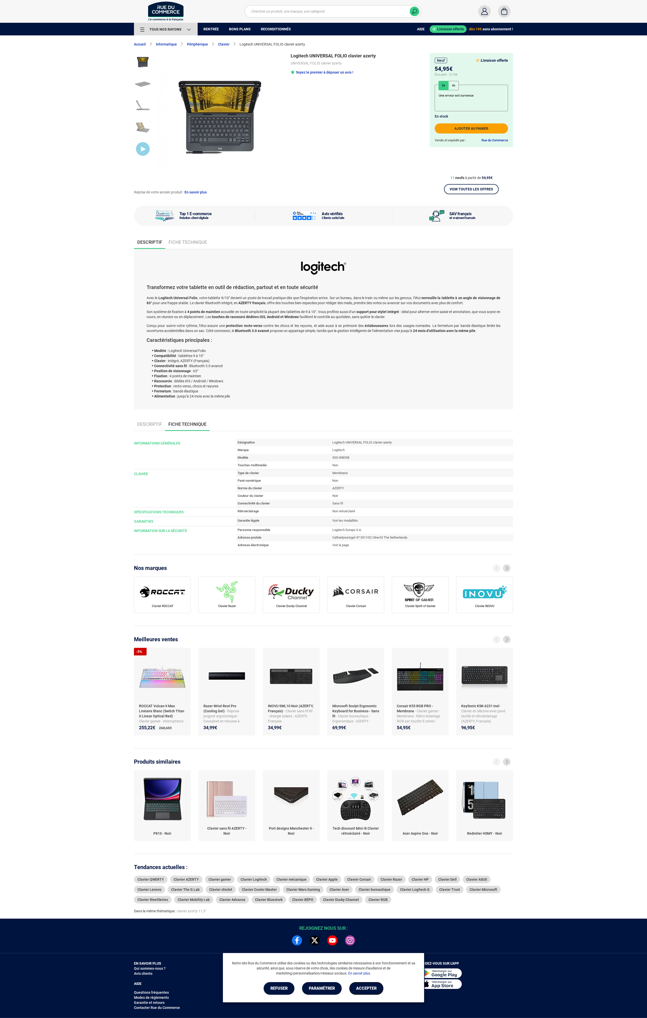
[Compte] (484, 11)
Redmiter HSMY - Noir (484, 833)
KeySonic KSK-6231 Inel (480, 706)
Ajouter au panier (471, 128)
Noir (335, 496)
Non (335, 465)
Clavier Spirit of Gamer (420, 606)
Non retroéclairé (343, 511)
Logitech (338, 450)
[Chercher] (414, 11)
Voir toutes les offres (471, 189)
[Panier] (504, 11)
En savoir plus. (359, 973)
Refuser (279, 988)
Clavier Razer (227, 606)
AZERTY (338, 488)
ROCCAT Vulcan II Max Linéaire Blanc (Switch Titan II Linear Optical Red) (161, 711)
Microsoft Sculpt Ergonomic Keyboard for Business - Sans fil (355, 711)
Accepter (366, 988)
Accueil (140, 44)
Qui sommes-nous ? (150, 968)
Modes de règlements (151, 997)
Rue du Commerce (494, 140)
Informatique (166, 44)
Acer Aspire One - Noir (420, 833)
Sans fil (337, 503)
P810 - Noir (162, 833)
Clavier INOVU (484, 606)
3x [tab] (443, 85)
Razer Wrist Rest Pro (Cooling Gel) (219, 708)
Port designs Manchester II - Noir (291, 830)
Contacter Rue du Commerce (157, 1008)
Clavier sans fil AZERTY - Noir (227, 830)
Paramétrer (322, 988)
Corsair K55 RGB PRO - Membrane (415, 708)
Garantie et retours (149, 1003)
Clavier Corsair (356, 606)
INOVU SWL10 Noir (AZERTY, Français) (290, 708)
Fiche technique (188, 242)
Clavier (223, 44)
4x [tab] (453, 85)
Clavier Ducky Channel (291, 606)
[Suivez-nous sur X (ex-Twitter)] (315, 940)
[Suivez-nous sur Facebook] (297, 940)
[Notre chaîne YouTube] (332, 940)
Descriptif (149, 424)
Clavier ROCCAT (162, 606)
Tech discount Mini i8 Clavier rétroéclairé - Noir (356, 830)
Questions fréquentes (151, 992)
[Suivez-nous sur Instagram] (350, 940)
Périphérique (197, 44)
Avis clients (143, 973)
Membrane (340, 473)
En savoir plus (195, 192)
